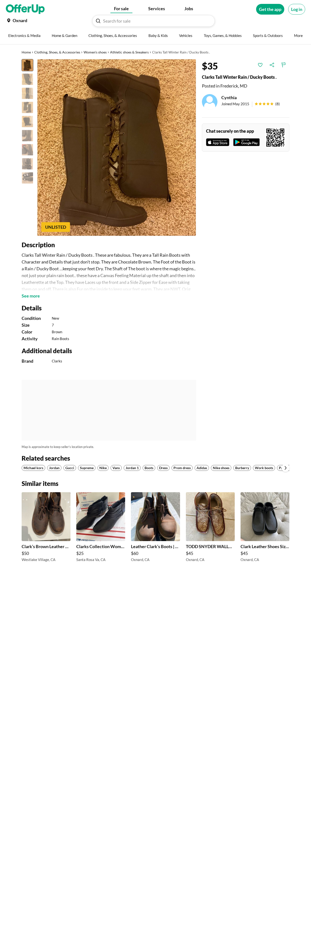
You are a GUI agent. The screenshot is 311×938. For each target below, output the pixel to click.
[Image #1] (27, 65)
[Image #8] (27, 164)
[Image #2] (27, 79)
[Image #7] (27, 150)
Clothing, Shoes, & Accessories (57, 52)
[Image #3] (27, 93)
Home (26, 52)
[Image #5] (27, 121)
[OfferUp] (25, 9)
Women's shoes (95, 52)
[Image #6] (27, 136)
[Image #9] (27, 178)
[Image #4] (27, 107)
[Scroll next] (285, 468)
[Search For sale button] (98, 21)
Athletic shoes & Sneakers (129, 52)
